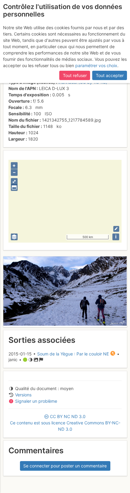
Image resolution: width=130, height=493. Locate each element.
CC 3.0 (65, 423)
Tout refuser (75, 75)
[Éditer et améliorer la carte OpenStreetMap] (116, 229)
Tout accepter (110, 75)
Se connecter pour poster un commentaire (65, 465)
